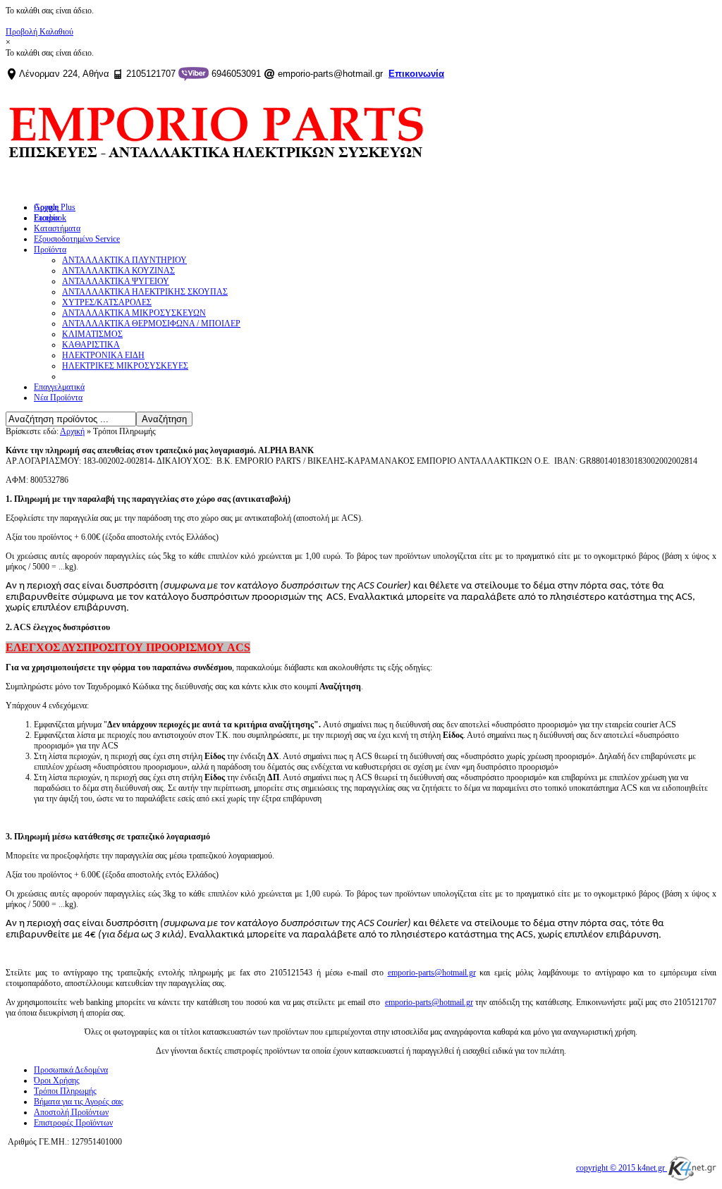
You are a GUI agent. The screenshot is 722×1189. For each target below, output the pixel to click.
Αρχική (72, 431)
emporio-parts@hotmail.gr (432, 973)
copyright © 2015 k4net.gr (621, 1168)
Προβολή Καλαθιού (39, 32)
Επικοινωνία (416, 73)
